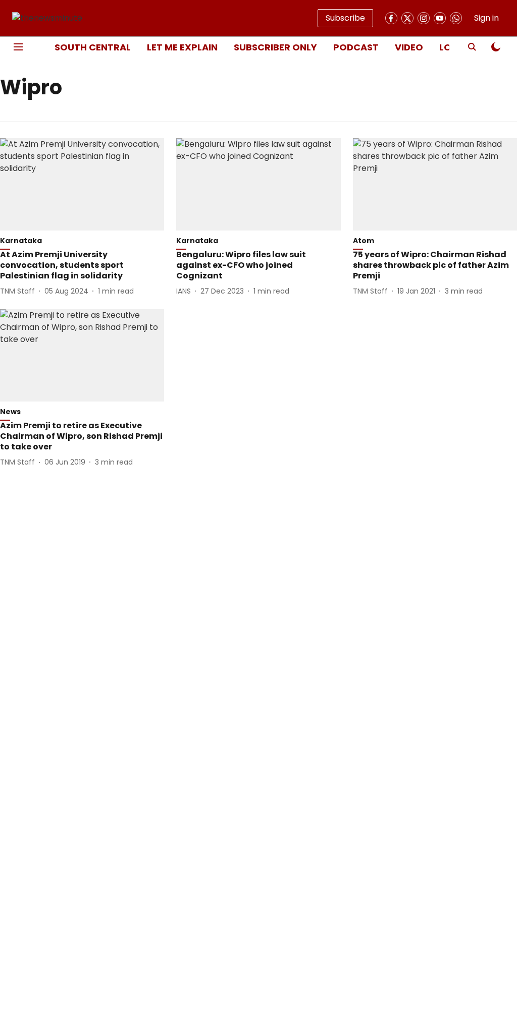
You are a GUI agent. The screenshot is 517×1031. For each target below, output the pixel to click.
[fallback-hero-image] (82, 184)
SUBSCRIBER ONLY (275, 47)
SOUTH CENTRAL (93, 47)
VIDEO (409, 47)
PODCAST (356, 47)
